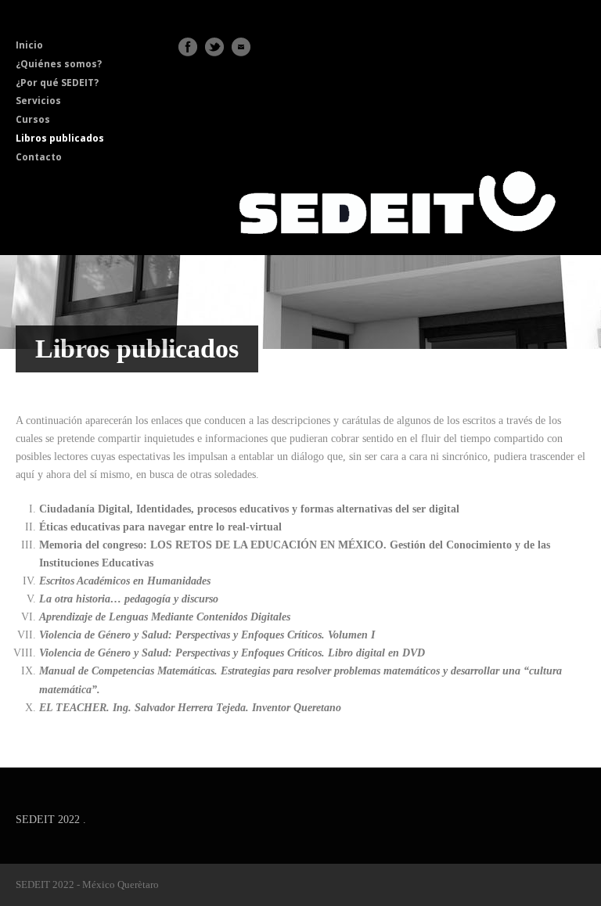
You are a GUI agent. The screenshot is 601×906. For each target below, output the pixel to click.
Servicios (38, 100)
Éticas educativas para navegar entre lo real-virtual (160, 527)
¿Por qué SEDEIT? (57, 82)
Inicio (29, 45)
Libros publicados (60, 138)
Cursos (33, 119)
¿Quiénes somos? (59, 63)
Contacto (39, 157)
